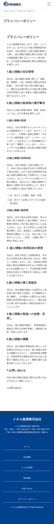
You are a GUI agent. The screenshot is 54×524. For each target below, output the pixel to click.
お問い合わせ (27, 488)
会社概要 (27, 457)
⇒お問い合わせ (14, 387)
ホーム (27, 446)
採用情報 (27, 478)
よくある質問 (27, 467)
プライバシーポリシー (27, 499)
